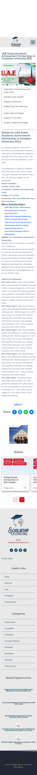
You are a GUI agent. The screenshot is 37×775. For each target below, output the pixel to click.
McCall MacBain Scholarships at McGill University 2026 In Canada (18, 716)
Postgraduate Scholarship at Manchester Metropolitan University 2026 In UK (18, 690)
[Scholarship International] (16, 42)
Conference (9, 635)
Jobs (6, 589)
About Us (8, 583)
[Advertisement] (18, 18)
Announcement (10, 602)
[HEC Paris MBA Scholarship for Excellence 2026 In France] (18, 738)
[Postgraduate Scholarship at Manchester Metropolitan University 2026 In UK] (18, 685)
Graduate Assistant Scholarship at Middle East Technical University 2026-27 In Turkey (18, 729)
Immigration (9, 596)
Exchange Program (12, 641)
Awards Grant (10, 622)
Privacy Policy (7, 558)
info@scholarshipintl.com (18, 542)
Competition (9, 628)
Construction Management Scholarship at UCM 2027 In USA (18, 703)
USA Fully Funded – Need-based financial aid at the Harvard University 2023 (17, 210)
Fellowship (9, 647)
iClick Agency (18, 767)
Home (7, 577)
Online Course (10, 666)
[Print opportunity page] (11, 419)
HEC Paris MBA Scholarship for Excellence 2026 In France (18, 742)
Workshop (9, 660)
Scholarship (9, 653)
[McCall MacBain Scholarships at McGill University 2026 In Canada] (18, 711)
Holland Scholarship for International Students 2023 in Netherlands (17, 231)
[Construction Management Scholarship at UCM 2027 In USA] (18, 698)
